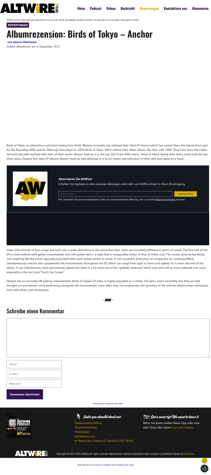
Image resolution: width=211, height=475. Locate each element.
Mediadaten (82, 432)
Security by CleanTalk (101, 464)
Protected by (108, 403)
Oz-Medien (189, 453)
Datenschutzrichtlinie (88, 423)
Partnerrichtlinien (86, 427)
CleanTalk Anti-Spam (114, 403)
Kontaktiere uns (175, 8)
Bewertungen (149, 8)
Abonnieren (200, 8)
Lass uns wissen (183, 427)
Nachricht (128, 8)
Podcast (95, 8)
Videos (111, 8)
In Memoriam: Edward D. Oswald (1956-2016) (104, 441)
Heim (81, 8)
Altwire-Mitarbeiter (25, 42)
